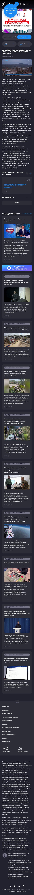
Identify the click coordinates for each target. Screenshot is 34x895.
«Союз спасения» (7, 803)
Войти (29, 4)
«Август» (10, 802)
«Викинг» (23, 803)
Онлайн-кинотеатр (7, 713)
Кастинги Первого (7, 720)
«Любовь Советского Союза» (21, 802)
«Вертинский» (18, 805)
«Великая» (11, 805)
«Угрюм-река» (16, 803)
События (4, 738)
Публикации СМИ (6, 741)
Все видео (4, 724)
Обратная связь (6, 731)
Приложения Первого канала (10, 717)
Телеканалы (16, 850)
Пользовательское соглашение (10, 727)
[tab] (10, 37)
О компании (5, 706)
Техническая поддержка (9, 734)
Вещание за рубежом (23, 751)
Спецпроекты (5, 710)
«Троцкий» (5, 805)
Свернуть (17, 702)
